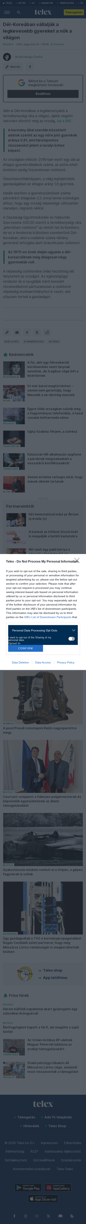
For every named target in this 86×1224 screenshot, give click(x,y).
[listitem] (41, 630)
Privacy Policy (65, 662)
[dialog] (43, 612)
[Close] (78, 562)
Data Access (43, 662)
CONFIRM (25, 648)
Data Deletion (20, 662)
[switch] (71, 639)
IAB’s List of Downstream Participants (47, 617)
